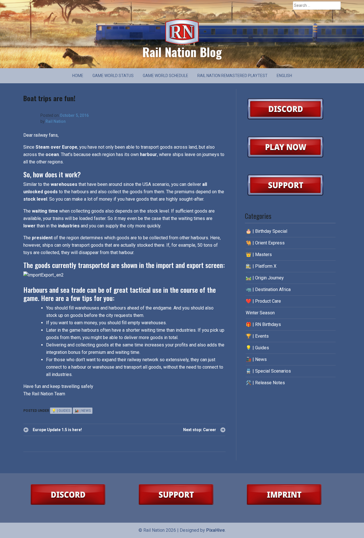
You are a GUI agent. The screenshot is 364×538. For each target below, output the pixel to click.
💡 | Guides (61, 411)
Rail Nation (56, 121)
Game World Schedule (165, 75)
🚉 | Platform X (261, 266)
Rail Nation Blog (182, 52)
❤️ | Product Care (263, 301)
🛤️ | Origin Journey (265, 278)
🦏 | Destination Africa (268, 289)
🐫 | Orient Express (265, 243)
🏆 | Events (257, 336)
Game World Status (113, 75)
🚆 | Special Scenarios (268, 371)
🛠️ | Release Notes (265, 382)
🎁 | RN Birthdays (263, 324)
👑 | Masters (259, 254)
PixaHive (215, 530)
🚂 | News (83, 411)
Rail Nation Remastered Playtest (232, 75)
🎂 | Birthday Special (266, 231)
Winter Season (260, 312)
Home (77, 75)
